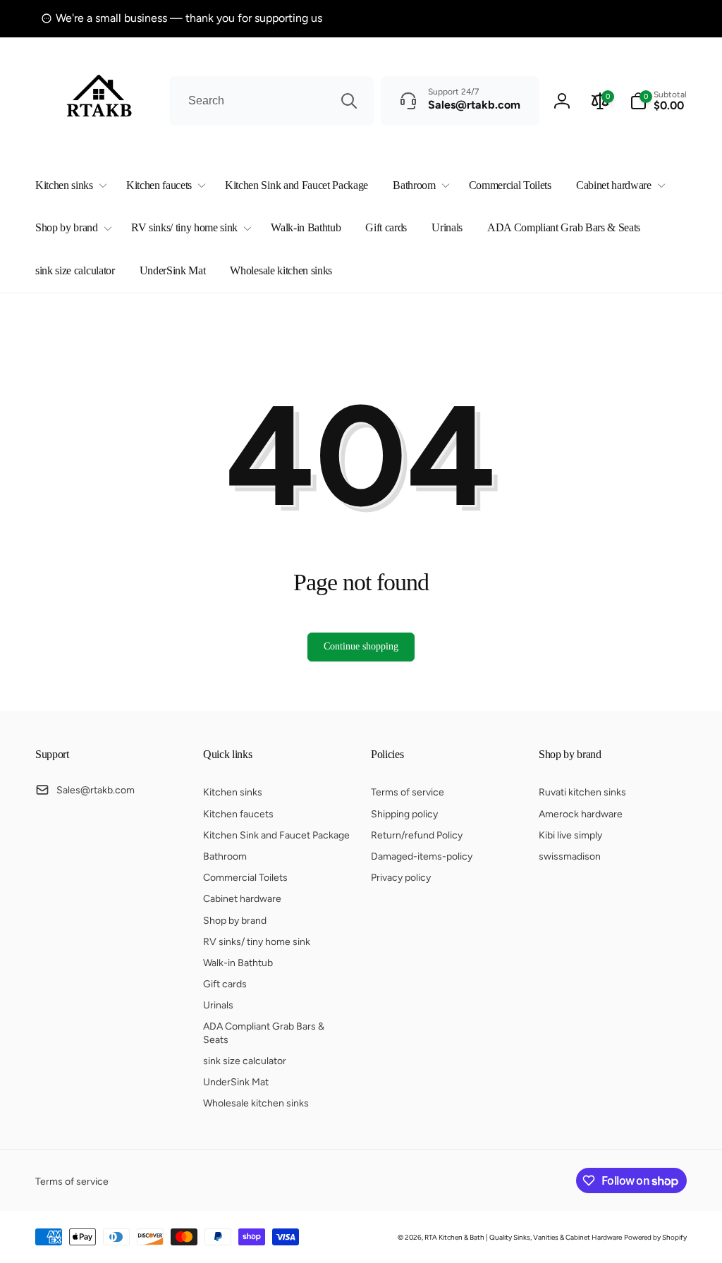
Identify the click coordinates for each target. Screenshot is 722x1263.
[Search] (349, 101)
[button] (68, 185)
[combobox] (271, 101)
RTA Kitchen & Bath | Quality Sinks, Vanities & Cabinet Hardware (523, 1237)
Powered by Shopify (655, 1237)
